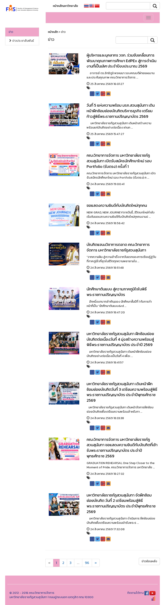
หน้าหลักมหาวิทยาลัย (65, 6)
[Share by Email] (108, 93)
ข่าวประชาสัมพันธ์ (23, 40)
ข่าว (11, 32)
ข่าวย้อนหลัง (149, 561)
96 (87, 562)
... (78, 562)
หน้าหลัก (53, 32)
